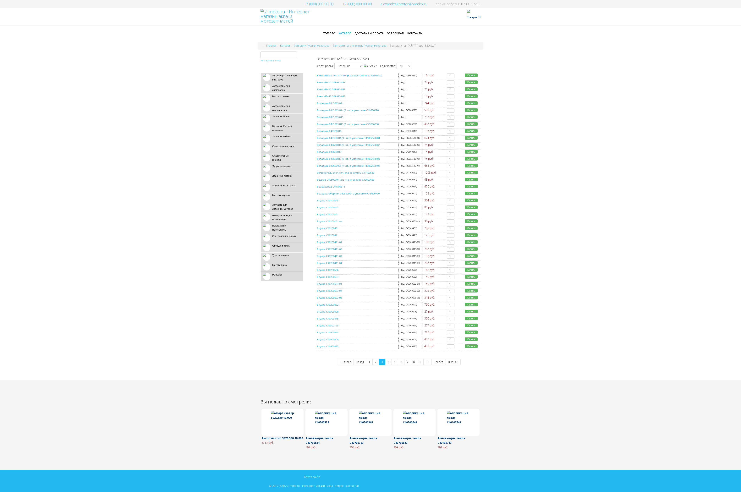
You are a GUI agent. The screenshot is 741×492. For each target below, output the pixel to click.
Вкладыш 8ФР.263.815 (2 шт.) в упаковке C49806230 (348, 124)
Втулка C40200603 (327, 277)
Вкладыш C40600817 (329, 152)
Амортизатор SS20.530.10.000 (282, 438)
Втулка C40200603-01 (329, 284)
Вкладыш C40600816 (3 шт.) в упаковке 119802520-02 (348, 145)
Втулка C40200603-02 (329, 290)
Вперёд (438, 362)
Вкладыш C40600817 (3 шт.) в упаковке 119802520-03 (348, 159)
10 (427, 362)
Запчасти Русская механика (311, 45)
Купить (471, 75)
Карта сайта (312, 477)
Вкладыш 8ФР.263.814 (330, 103)
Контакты (415, 33)
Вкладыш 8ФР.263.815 (330, 117)
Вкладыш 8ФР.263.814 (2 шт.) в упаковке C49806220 (348, 110)
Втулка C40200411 (327, 235)
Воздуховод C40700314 (331, 186)
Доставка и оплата (369, 33)
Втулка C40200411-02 (329, 249)
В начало (345, 362)
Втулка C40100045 (327, 200)
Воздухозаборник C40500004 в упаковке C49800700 (348, 193)
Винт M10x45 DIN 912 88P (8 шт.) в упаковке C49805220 (349, 75)
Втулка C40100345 (327, 207)
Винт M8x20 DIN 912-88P (331, 82)
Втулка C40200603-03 (329, 297)
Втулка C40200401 (327, 228)
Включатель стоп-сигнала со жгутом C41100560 (345, 172)
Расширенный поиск (271, 60)
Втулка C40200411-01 (329, 242)
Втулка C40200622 (327, 304)
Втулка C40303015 (327, 318)
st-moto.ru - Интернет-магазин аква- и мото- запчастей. (322, 486)
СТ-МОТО (329, 33)
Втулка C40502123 (327, 325)
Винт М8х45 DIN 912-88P (331, 96)
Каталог (344, 33)
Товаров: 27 (473, 17)
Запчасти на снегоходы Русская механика (359, 45)
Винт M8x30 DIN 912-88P (331, 89)
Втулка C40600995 (327, 346)
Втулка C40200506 (327, 270)
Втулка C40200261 (327, 214)
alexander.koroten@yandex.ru (404, 4)
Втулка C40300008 (327, 311)
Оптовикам (395, 33)
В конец (453, 362)
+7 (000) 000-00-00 (319, 4)
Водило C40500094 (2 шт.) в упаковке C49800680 (345, 179)
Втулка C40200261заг (329, 221)
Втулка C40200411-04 (329, 263)
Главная (271, 45)
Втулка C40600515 (327, 332)
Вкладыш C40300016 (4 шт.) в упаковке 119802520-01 (348, 138)
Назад (360, 362)
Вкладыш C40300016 (329, 131)
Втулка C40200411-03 (329, 256)
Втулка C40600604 (327, 339)
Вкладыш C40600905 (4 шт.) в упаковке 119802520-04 (348, 165)
